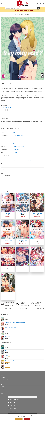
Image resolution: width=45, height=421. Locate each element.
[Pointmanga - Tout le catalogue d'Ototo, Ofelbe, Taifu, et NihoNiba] (22, 3)
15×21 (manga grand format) (18, 146)
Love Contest (22, 213)
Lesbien (28, 160)
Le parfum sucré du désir (37, 213)
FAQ (2, 384)
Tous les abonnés (12, 411)
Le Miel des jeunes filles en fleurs (37, 267)
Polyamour (32, 160)
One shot (15, 155)
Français (15, 152)
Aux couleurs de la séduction (22, 240)
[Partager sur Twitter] (6, 110)
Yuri (17, 163)
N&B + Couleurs (16, 149)
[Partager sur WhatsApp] (2, 110)
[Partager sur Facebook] (4, 110)
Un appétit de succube (22, 267)
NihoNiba (15, 138)
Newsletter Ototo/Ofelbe (14, 399)
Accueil (17, 14)
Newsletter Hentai (12, 408)
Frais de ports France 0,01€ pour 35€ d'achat (23, 10)
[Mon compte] (40, 3)
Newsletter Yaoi (12, 402)
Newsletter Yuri (12, 405)
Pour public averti (19, 135)
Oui (14, 132)
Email (9, 395)
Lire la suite (7, 216)
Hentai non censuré (23, 160)
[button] (1, 3)
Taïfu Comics (15, 143)
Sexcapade (8, 213)
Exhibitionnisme (16, 160)
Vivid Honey (37, 240)
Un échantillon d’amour (7, 240)
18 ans (14, 135)
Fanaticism (8, 267)
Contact (2, 386)
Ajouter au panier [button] (37, 216)
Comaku (6, 81)
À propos (3, 377)
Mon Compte (3, 388)
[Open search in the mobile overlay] (22, 8)
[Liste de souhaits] (37, 3)
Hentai (28, 14)
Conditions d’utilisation (5, 379)
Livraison (3, 382)
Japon (14, 157)
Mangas (23, 14)
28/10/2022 (15, 140)
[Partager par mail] (8, 110)
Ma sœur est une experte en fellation (8, 294)
